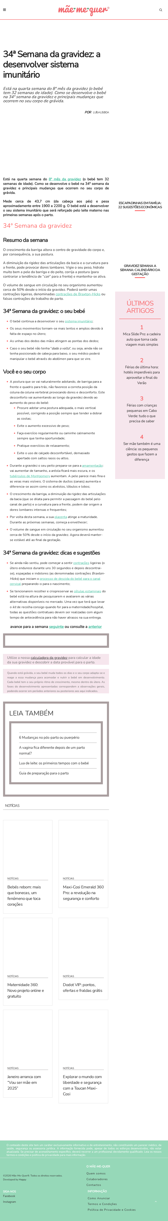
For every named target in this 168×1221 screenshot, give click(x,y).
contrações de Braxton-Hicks (78, 294)
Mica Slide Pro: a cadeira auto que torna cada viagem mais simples (142, 339)
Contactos (93, 1185)
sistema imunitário (78, 321)
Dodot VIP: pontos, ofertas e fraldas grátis (82, 987)
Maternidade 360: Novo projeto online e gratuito (25, 990)
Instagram (9, 1202)
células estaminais (87, 591)
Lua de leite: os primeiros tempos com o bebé (54, 763)
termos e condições (18, 1155)
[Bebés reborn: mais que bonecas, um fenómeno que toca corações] (27, 846)
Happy (22, 1179)
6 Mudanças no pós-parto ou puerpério (49, 737)
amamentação (92, 465)
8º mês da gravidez (65, 179)
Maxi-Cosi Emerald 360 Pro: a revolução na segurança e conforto (83, 892)
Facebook (9, 1196)
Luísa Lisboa (101, 112)
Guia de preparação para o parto (44, 773)
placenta (60, 517)
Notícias (12, 878)
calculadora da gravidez (49, 658)
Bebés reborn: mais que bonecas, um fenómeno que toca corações (24, 895)
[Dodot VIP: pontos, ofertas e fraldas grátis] (83, 943)
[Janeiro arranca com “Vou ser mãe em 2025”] (27, 1035)
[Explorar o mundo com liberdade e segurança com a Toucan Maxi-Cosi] (83, 1035)
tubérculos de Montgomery (30, 476)
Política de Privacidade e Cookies (112, 1210)
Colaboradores (97, 1179)
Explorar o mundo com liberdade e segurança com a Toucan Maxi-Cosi (82, 1085)
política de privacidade (45, 1155)
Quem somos (96, 1173)
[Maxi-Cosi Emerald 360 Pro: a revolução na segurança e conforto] (83, 846)
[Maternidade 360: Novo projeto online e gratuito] (27, 943)
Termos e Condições (102, 1204)
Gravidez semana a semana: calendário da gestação (140, 270)
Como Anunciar (99, 1198)
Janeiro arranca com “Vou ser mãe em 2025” (24, 1082)
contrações (81, 563)
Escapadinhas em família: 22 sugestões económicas (140, 205)
